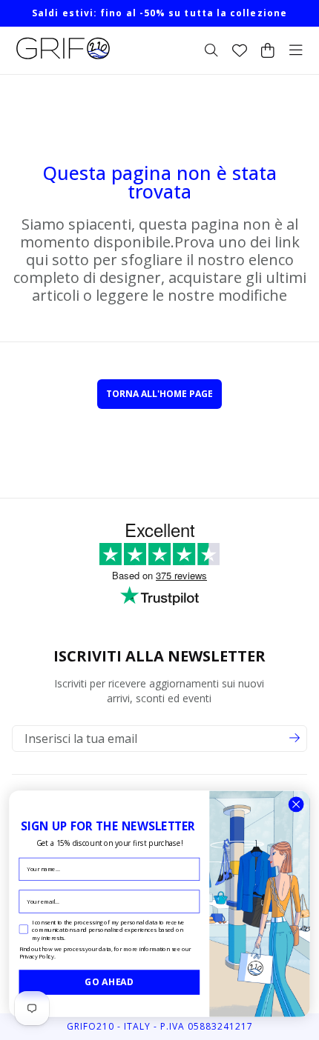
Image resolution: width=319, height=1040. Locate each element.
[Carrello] (268, 50)
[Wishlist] (239, 50)
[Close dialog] (296, 804)
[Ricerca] (211, 50)
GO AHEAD (109, 982)
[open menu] (296, 50)
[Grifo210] (63, 59)
